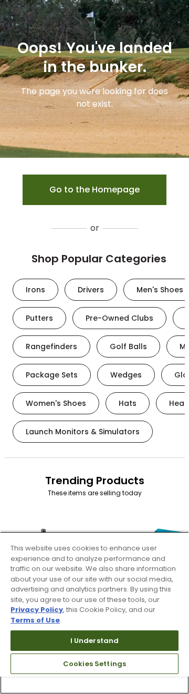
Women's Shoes (56, 403)
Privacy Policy (36, 610)
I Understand (94, 641)
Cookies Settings (94, 664)
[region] (94, 613)
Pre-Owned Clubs (119, 318)
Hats (127, 403)
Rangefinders (51, 346)
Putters (39, 318)
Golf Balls (128, 346)
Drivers (91, 289)
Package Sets (52, 375)
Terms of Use (35, 620)
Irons (35, 289)
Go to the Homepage (94, 189)
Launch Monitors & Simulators (83, 431)
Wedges (126, 375)
